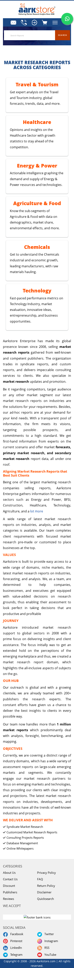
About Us (9, 873)
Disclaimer (44, 892)
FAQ (40, 879)
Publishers (10, 892)
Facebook (16, 934)
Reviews (8, 899)
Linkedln (15, 948)
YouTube (49, 955)
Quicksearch (45, 899)
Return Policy (46, 886)
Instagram (50, 941)
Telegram (15, 955)
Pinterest (15, 941)
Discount (9, 886)
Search (62, 35)
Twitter (48, 934)
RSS (46, 948)
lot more (36, 511)
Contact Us (10, 879)
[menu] (34, 23)
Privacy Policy (46, 873)
